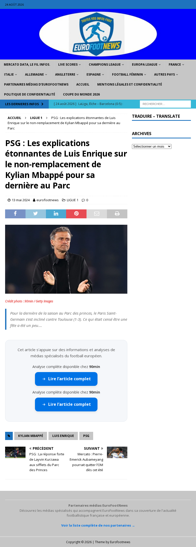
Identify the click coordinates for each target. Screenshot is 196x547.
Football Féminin (127, 74)
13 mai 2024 (21, 200)
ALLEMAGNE (34, 74)
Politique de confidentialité (29, 94)
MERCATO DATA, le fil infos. (27, 64)
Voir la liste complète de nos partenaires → (98, 525)
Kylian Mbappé (30, 436)
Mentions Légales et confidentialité (129, 84)
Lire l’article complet (69, 379)
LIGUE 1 (72, 200)
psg (86, 436)
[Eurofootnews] (98, 56)
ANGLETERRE (65, 74)
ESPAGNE (94, 74)
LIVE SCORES (68, 64)
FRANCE (175, 64)
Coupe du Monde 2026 (81, 94)
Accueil (82, 84)
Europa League (144, 64)
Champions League (105, 64)
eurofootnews (47, 200)
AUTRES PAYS (164, 74)
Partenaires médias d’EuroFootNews (36, 84)
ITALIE (9, 74)
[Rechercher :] (165, 103)
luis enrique (63, 436)
